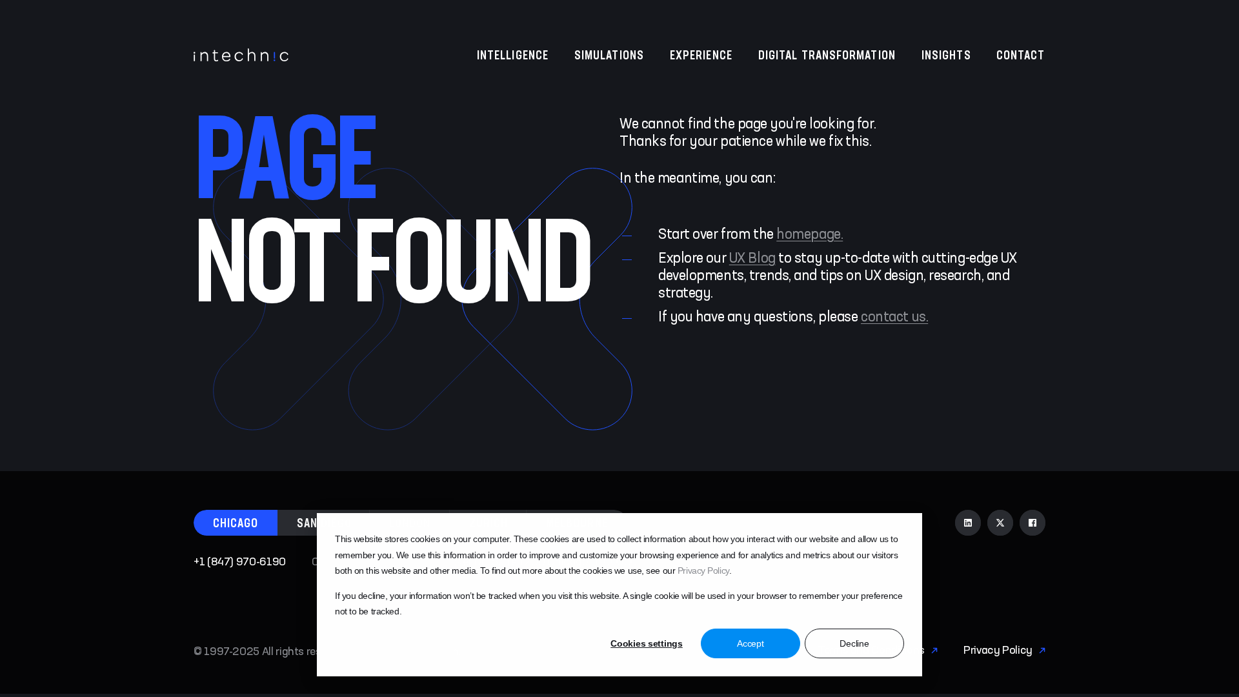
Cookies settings (646, 643)
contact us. (894, 317)
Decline (854, 643)
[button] (236, 523)
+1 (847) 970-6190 (240, 562)
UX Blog (752, 259)
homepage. (809, 235)
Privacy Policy (703, 570)
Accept (750, 643)
